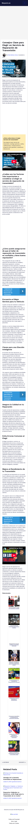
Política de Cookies (14, 823)
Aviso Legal (14, 821)
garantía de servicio (17, 781)
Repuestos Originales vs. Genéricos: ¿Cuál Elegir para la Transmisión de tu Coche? (13, 794)
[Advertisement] (14, 21)
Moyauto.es (6, 3)
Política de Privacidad (14, 819)
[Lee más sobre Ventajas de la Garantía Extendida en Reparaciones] (14, 774)
